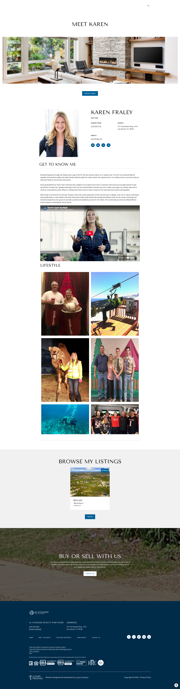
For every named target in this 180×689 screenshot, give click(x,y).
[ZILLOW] (149, 637)
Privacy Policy (145, 677)
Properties (84, 6)
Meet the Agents (45, 637)
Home (31, 637)
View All (90, 517)
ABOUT (71, 6)
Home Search (101, 6)
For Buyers (117, 6)
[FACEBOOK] (108, 145)
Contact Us (96, 637)
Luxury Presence (81, 677)
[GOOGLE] (93, 145)
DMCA (30, 653)
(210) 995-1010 (96, 126)
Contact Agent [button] (90, 93)
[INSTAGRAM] (103, 145)
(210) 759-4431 (34, 627)
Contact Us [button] (90, 574)
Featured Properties (63, 637)
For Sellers (133, 6)
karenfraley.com (96, 139)
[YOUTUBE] (98, 145)
